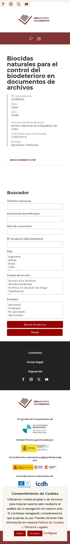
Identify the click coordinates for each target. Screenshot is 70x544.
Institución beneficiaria (23, 213)
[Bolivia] (35, 260)
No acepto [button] (35, 533)
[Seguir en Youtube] (26, 4)
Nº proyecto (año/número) (25, 238)
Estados (12, 299)
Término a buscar (19, 201)
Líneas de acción (18, 275)
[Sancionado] (35, 315)
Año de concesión (19, 226)
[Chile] (35, 267)
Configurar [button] (50, 533)
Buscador (18, 192)
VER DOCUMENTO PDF (23, 160)
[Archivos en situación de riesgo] (35, 288)
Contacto (35, 353)
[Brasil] (35, 264)
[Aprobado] (35, 305)
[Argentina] (35, 257)
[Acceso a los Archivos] (35, 281)
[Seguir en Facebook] (3, 4)
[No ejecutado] (35, 312)
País (10, 251)
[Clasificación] (35, 291)
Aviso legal (35, 362)
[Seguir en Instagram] (11, 4)
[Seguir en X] (19, 4)
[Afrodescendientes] (35, 284)
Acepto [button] (19, 533)
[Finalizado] (35, 308)
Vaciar (35, 332)
